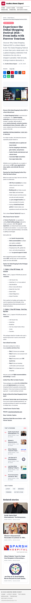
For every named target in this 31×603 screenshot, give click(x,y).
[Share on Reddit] (23, 72)
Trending (12, 9)
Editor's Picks (22, 9)
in (16, 72)
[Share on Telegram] (4, 76)
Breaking (4, 9)
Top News (19, 7)
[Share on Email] (12, 76)
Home (3, 7)
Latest (8, 488)
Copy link (11, 69)
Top (14, 488)
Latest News (10, 7)
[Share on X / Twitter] (8, 72)
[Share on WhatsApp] (8, 76)
